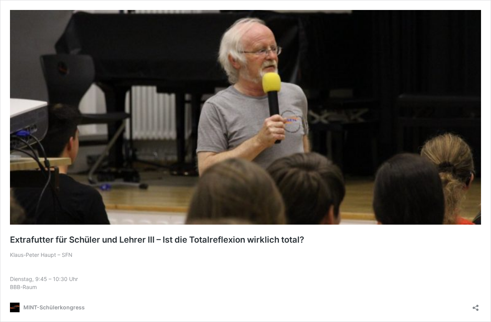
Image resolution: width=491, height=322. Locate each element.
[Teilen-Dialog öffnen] (475, 305)
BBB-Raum (23, 287)
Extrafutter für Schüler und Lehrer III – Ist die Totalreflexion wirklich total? (157, 240)
